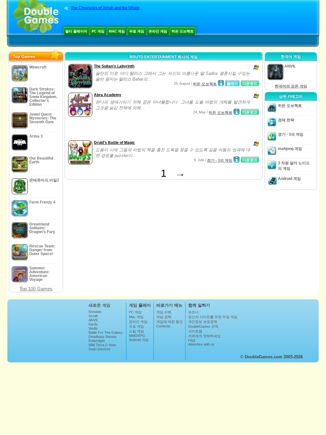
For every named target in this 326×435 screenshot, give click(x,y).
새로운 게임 (99, 305)
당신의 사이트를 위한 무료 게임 (212, 317)
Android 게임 (289, 178)
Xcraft (93, 316)
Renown (95, 312)
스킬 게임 (136, 331)
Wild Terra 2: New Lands (102, 347)
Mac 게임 (117, 31)
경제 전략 (286, 120)
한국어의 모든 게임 (291, 86)
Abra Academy (107, 95)
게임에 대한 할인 (169, 322)
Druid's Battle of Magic (114, 142)
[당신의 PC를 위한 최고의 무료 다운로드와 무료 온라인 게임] (36, 17)
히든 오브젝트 (183, 31)
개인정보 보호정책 (202, 322)
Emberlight (97, 341)
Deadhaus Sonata (102, 337)
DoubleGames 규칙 (203, 326)
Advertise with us (201, 344)
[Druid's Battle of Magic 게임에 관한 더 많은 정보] (236, 159)
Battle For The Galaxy (106, 332)
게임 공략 (163, 317)
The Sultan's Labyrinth (114, 66)
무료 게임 (136, 31)
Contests (163, 326)
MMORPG (137, 336)
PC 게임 (98, 31)
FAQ (191, 340)
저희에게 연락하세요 (204, 336)
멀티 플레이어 (76, 31)
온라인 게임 (158, 31)
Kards (93, 324)
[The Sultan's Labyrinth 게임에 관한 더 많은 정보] (221, 83)
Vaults (93, 328)
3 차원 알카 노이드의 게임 (294, 166)
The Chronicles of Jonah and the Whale (105, 8)
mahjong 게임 (290, 148)
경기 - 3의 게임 (219, 160)
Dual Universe (99, 349)
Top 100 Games (36, 288)
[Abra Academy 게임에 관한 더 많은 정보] (236, 112)
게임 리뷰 (163, 312)
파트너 (193, 312)
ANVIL (93, 320)
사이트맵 (195, 331)
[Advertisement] (141, 129)
